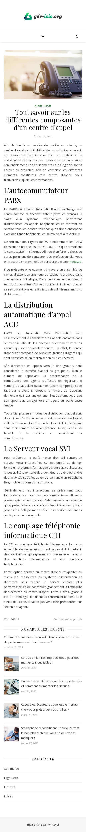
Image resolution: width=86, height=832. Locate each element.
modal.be (75, 262)
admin (15, 619)
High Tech (43, 105)
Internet (9, 787)
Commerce (11, 768)
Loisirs (8, 796)
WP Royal (53, 824)
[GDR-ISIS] (43, 16)
